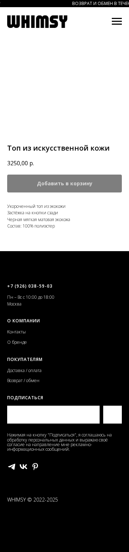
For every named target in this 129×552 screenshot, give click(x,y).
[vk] (23, 466)
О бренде (17, 342)
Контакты (16, 332)
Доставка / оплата (24, 370)
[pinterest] (35, 466)
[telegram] (11, 466)
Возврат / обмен (23, 380)
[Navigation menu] (117, 21)
